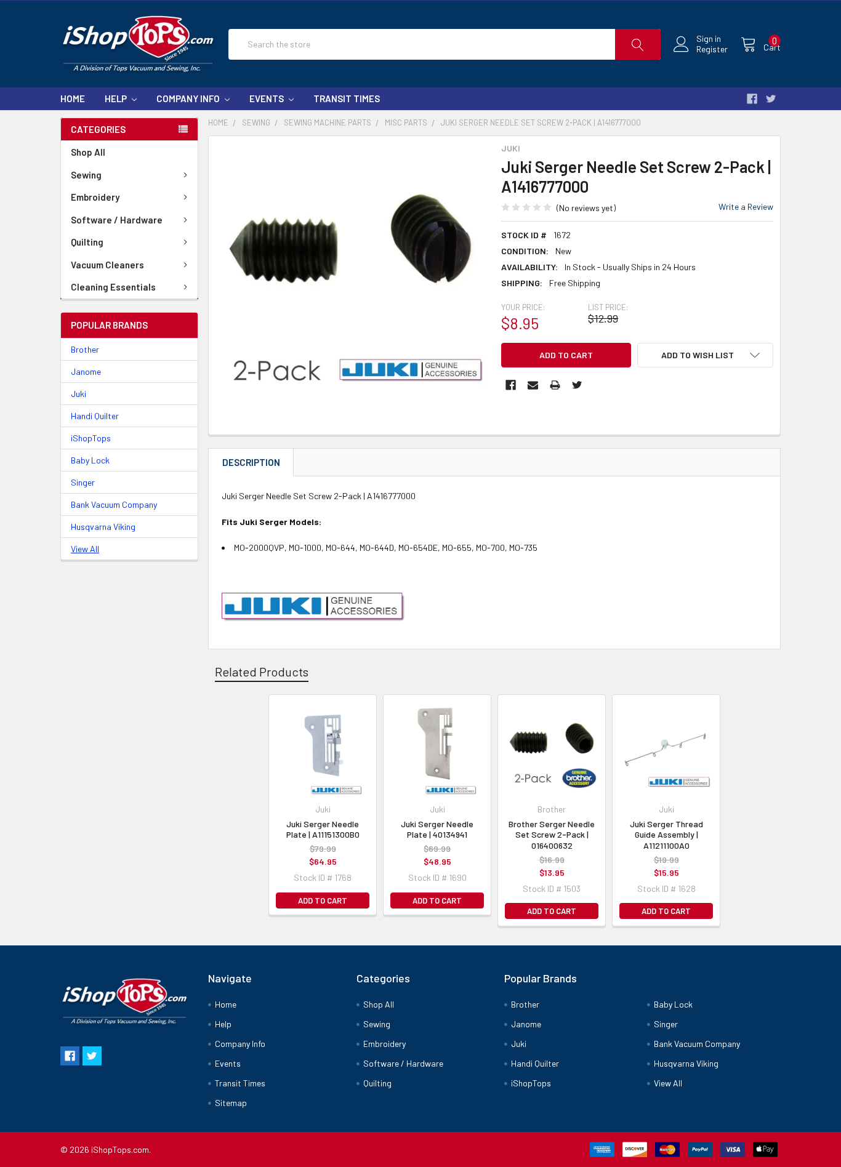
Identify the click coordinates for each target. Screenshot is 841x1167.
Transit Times (346, 98)
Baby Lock (90, 460)
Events (267, 98)
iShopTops (91, 438)
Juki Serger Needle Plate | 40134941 (437, 829)
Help (117, 98)
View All (85, 548)
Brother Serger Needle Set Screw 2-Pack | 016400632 (552, 835)
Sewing (86, 174)
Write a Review (745, 206)
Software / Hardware (117, 219)
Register (712, 49)
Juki (78, 393)
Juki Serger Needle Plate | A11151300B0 (323, 829)
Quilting (87, 241)
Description (251, 462)
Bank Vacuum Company (114, 504)
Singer (83, 482)
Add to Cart (322, 900)
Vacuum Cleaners (107, 264)
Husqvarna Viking (103, 526)
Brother (85, 349)
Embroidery (95, 197)
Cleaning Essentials (113, 286)
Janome (86, 371)
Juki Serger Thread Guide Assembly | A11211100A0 (666, 835)
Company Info (189, 98)
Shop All (88, 152)
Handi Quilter (95, 416)
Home (72, 98)
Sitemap (231, 1102)
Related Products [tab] (261, 671)
